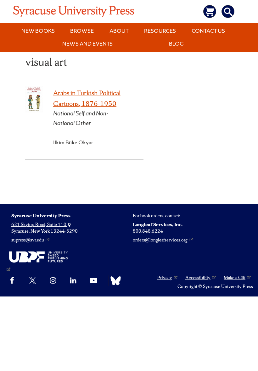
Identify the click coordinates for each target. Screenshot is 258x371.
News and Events (87, 43)
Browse (82, 30)
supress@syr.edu (27, 240)
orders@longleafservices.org (160, 240)
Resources (160, 30)
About (119, 30)
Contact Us (208, 30)
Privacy (164, 277)
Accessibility (197, 277)
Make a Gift (234, 277)
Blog (176, 43)
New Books (38, 30)
